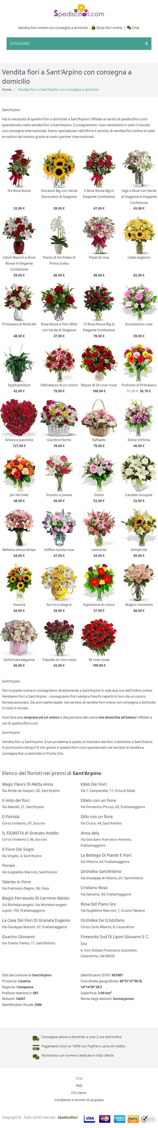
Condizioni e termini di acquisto (79, 1100)
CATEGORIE (79, 43)
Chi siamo (79, 1092)
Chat (135, 27)
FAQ (79, 1085)
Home (7, 89)
